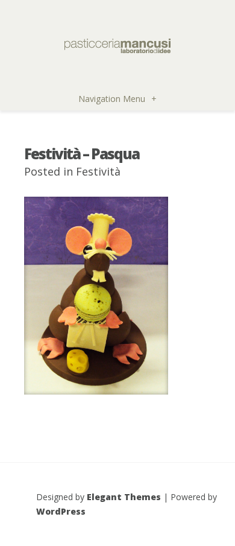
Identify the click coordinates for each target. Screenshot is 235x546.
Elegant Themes (124, 497)
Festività (98, 171)
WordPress (61, 511)
